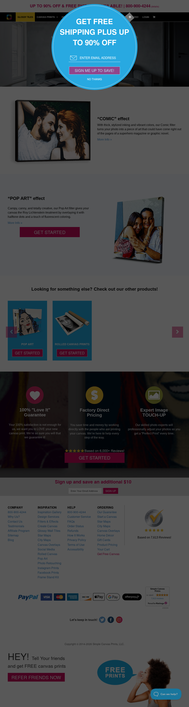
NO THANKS (94, 79)
